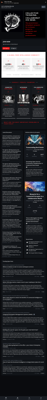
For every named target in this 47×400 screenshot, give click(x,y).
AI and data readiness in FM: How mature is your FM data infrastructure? (12, 220)
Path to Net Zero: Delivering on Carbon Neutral (13, 280)
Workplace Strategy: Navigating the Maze (11, 343)
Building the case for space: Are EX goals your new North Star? (20, 330)
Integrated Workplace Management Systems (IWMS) (18, 314)
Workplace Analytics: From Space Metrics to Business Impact (15, 295)
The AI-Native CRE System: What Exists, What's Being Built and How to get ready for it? (12, 179)
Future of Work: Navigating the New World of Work (13, 265)
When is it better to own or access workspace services (18, 267)
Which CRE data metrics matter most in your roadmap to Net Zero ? (22, 282)
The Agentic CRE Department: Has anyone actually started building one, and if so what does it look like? (12, 151)
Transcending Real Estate (35, 147)
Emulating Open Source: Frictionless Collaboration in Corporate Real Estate (34, 163)
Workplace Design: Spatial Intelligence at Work (12, 360)
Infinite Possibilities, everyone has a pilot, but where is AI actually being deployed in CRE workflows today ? (11, 137)
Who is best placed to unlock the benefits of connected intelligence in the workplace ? (22, 298)
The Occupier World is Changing (35, 253)
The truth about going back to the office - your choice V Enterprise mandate (21, 346)
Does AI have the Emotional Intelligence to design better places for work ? (23, 362)
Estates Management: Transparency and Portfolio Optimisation (16, 312)
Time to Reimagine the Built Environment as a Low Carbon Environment (34, 219)
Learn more (2, 2)
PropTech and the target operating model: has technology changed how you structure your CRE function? (12, 193)
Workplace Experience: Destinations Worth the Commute (15, 328)
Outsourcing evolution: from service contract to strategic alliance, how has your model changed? (12, 233)
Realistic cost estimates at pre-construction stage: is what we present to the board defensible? (12, 207)
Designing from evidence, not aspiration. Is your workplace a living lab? (12, 247)
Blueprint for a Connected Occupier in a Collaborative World (34, 196)
